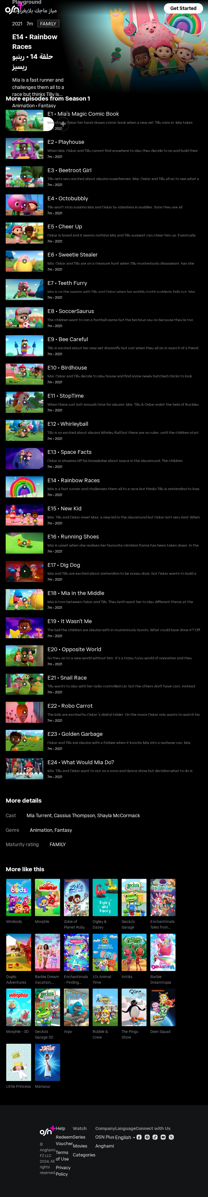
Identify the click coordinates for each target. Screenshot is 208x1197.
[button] (183, 8)
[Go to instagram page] (147, 1138)
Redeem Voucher (64, 1140)
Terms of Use (62, 1155)
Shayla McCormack (118, 815)
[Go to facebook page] (139, 1138)
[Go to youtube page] (163, 1138)
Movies (80, 1146)
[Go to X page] (171, 1138)
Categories (84, 1155)
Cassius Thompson (74, 815)
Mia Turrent (39, 815)
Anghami (104, 1146)
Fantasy (63, 829)
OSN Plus (104, 1137)
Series (79, 1137)
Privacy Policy (63, 1170)
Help (60, 1128)
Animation (41, 829)
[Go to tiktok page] (155, 1138)
